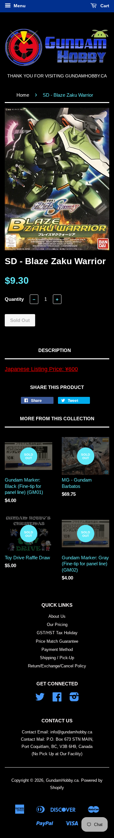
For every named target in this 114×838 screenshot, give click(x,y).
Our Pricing (57, 624)
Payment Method (57, 649)
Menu (19, 5)
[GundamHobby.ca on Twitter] (40, 699)
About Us (57, 616)
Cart (104, 5)
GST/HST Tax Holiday (57, 632)
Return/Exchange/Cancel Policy (57, 666)
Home (22, 95)
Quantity (14, 299)
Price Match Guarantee (57, 641)
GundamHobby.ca (62, 780)
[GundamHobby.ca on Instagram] (74, 699)
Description (54, 350)
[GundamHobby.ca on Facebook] (57, 699)
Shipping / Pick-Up (57, 657)
